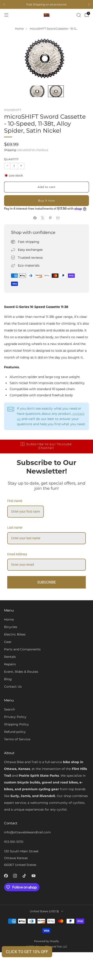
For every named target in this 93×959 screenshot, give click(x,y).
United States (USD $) (44, 911)
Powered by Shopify (46, 941)
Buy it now (46, 200)
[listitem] (46, 4)
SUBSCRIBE (46, 582)
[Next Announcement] (89, 4)
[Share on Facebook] (35, 218)
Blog (8, 679)
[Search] (78, 15)
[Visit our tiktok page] (24, 875)
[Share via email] (58, 218)
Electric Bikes (15, 634)
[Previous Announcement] (4, 4)
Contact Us (13, 686)
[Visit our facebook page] (6, 875)
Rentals (10, 657)
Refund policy (15, 732)
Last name (14, 527)
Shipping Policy (16, 724)
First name (14, 501)
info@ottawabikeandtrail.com (27, 832)
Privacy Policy (15, 717)
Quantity (11, 159)
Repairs (10, 664)
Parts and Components (22, 649)
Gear (8, 642)
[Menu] (6, 15)
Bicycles (10, 627)
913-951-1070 (13, 842)
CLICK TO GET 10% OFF (27, 951)
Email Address (17, 554)
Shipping (10, 150)
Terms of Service (17, 739)
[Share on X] (42, 218)
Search (9, 709)
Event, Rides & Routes (21, 671)
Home (9, 619)
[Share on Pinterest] (50, 218)
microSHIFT (12, 110)
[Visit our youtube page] (33, 875)
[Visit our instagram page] (15, 875)
